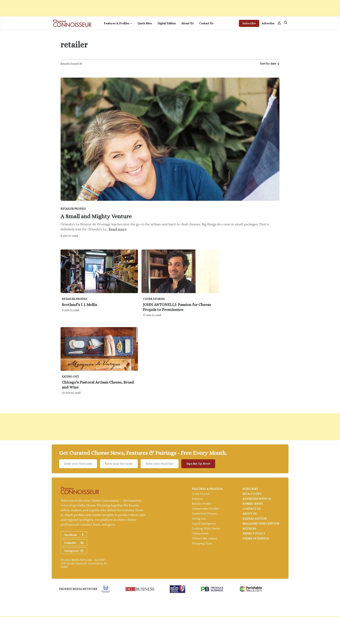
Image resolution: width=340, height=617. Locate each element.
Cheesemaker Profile (205, 508)
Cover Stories (200, 493)
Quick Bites (145, 23)
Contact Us (206, 23)
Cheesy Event (200, 533)
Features (197, 498)
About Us (188, 23)
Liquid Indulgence (204, 523)
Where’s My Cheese (204, 538)
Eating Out (199, 518)
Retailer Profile (201, 503)
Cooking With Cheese (206, 528)
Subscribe (249, 23)
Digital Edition (167, 23)
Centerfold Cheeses (204, 513)
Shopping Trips (202, 543)
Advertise (268, 23)
